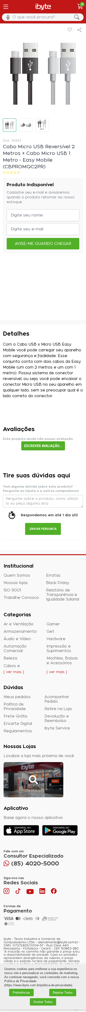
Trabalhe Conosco (21, 598)
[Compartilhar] (79, 30)
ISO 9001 (12, 590)
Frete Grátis (15, 716)
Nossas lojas (16, 583)
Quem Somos (17, 575)
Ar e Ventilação (18, 624)
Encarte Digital (18, 724)
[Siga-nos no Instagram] (7, 892)
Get (50, 631)
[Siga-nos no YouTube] (30, 892)
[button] (9, 125)
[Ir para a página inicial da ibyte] (43, 6)
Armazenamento (20, 631)
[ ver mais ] (14, 672)
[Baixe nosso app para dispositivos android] (60, 830)
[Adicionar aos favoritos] (70, 30)
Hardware (56, 639)
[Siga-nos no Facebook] (54, 892)
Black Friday (57, 583)
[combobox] (43, 17)
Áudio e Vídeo (17, 639)
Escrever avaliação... (43, 446)
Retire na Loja (58, 709)
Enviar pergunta (43, 529)
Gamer (53, 624)
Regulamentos (18, 731)
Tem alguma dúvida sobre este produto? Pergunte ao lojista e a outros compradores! (41, 489)
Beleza (10, 658)
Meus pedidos (17, 697)
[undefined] (43, 73)
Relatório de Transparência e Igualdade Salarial (62, 594)
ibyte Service (57, 728)
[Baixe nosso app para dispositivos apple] (21, 830)
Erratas (53, 575)
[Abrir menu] (5, 6)
